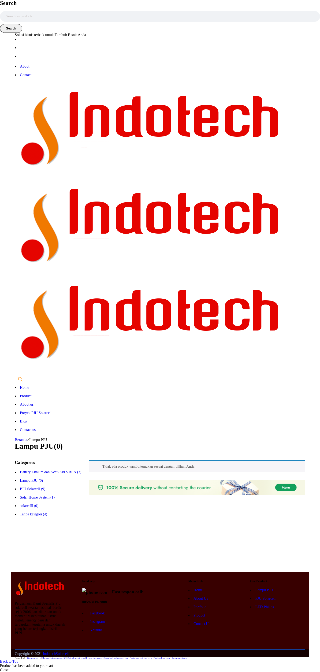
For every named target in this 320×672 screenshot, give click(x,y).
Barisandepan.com (162, 658)
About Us (200, 598)
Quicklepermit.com (76, 658)
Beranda (21, 440)
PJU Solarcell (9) (32, 489)
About (24, 66)
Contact (25, 75)
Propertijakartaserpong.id (54, 658)
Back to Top (9, 661)
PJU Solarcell (265, 598)
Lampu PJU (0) (31, 480)
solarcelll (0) (29, 506)
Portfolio (199, 607)
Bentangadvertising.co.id (141, 658)
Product (199, 615)
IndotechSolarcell (56, 654)
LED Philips (264, 607)
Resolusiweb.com (94, 658)
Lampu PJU (264, 590)
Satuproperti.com (179, 658)
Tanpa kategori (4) (33, 514)
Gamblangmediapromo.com (116, 658)
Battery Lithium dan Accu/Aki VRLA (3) (50, 472)
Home (198, 590)
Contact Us (201, 624)
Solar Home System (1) (37, 497)
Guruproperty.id (34, 658)
